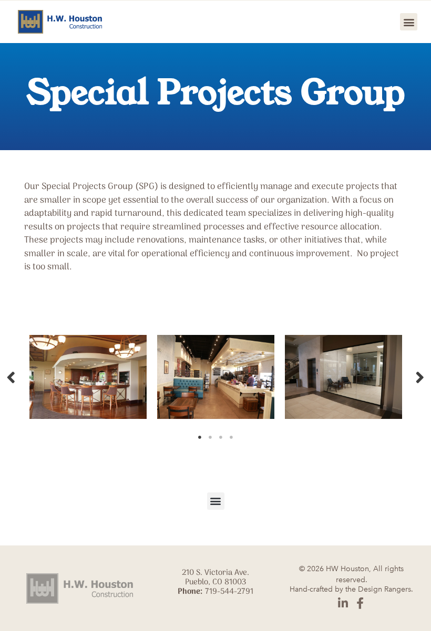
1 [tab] (199, 437)
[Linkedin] (342, 603)
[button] (408, 21)
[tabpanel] (88, 376)
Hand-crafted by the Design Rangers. (351, 589)
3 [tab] (221, 437)
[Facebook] (360, 603)
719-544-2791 (229, 591)
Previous (11, 376)
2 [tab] (210, 437)
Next (420, 376)
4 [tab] (231, 437)
